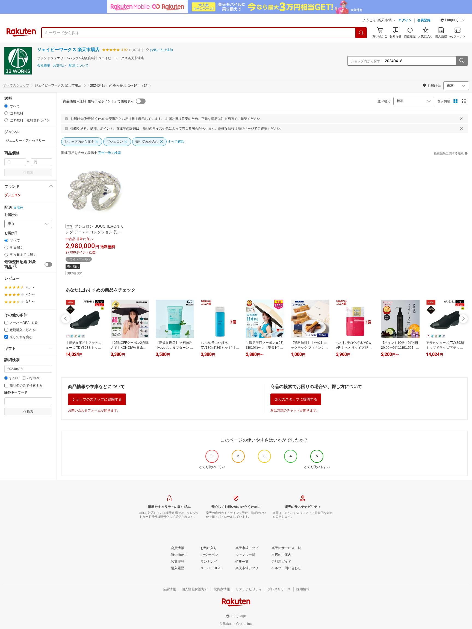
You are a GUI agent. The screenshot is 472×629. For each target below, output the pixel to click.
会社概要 (43, 65)
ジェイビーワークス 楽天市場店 (68, 49)
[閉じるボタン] (461, 118)
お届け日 (10, 233)
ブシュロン (12, 195)
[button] (452, 21)
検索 (30, 172)
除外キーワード (15, 392)
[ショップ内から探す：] (461, 60)
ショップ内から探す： (367, 61)
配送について (78, 65)
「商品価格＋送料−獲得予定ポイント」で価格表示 (97, 101)
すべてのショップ (16, 85)
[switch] (48, 264)
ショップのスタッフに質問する (97, 399)
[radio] (6, 106)
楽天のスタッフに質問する (296, 399)
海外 (20, 208)
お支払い (59, 65)
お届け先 (10, 215)
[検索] (361, 32)
